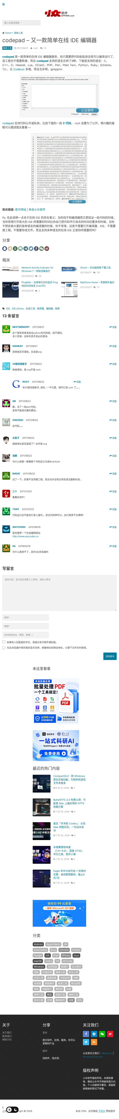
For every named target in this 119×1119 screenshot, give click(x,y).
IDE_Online (18, 308)
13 (45, 48)
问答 (71, 1000)
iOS (48, 955)
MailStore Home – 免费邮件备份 (97, 282)
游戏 (36, 988)
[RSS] (94, 1042)
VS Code (67, 961)
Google (38, 955)
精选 (49, 994)
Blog (53, 949)
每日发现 (75, 983)
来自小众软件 (37, 209)
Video (49, 961)
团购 (36, 972)
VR (57, 961)
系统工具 (60, 994)
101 (98, 272)
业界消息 (52, 966)
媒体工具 (60, 972)
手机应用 (65, 977)
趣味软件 (60, 1000)
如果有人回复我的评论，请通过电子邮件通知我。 (32, 642)
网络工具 (7, 48)
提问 (45, 1050)
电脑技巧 (47, 988)
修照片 (64, 966)
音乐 (79, 1000)
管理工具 (38, 994)
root (35, 48)
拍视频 (37, 983)
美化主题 (38, 1000)
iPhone (66, 955)
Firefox (76, 949)
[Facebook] (86, 1034)
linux (76, 955)
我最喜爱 (51, 977)
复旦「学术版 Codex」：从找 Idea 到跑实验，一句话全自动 (69, 827)
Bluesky (87, 1056)
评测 (49, 1000)
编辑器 (49, 308)
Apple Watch (53, 944)
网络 (57, 308)
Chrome (64, 949)
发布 (45, 1032)
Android (38, 944)
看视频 (59, 988)
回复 (114, 327)
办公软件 (76, 966)
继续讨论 (7, 1039)
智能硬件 (49, 983)
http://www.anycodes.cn (25, 536)
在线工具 (30, 308)
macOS (38, 961)
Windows (39, 966)
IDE (8, 308)
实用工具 (38, 977)
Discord (98, 1056)
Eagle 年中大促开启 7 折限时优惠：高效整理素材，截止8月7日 (69, 874)
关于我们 (7, 1032)
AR (65, 944)
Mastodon (106, 1053)
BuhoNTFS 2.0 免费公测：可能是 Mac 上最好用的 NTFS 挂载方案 (69, 803)
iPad (55, 955)
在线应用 (47, 972)
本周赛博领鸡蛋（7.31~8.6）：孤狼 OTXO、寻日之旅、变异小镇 (68, 851)
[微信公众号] (102, 1034)
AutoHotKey (40, 949)
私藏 (68, 988)
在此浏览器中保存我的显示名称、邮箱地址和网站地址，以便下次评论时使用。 (47, 647)
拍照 (75, 977)
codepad (8, 123)
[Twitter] (86, 1042)
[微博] (110, 1034)
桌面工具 (62, 983)
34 (40, 276)
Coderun (19, 69)
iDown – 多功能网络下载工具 (95, 267)
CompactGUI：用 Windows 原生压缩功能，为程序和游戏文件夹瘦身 (69, 779)
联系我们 (7, 1036)
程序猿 (40, 308)
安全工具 (73, 972)
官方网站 (20, 209)
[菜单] (4, 4)
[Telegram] (94, 1034)
